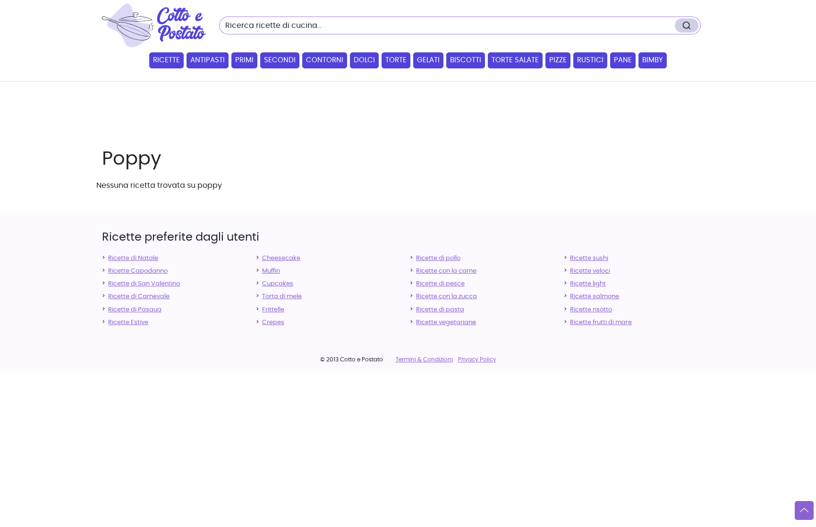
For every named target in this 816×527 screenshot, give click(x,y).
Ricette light (588, 284)
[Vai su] (804, 510)
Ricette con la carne (446, 271)
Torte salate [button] (515, 60)
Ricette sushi (589, 258)
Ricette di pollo (438, 258)
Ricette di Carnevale (139, 296)
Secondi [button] (280, 60)
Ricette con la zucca (446, 296)
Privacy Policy (477, 359)
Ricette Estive (128, 322)
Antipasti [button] (207, 60)
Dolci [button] (364, 60)
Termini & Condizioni (424, 359)
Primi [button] (244, 60)
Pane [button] (623, 60)
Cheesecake (281, 258)
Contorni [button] (324, 60)
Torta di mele (282, 296)
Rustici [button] (590, 60)
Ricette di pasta (440, 310)
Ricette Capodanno (138, 271)
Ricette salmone (594, 296)
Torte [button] (396, 60)
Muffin (271, 271)
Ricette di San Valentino (144, 284)
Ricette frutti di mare (601, 322)
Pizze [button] (558, 60)
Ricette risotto (591, 310)
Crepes (273, 322)
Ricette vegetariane (446, 322)
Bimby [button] (652, 60)
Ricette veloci (590, 271)
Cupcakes (277, 284)
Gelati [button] (428, 60)
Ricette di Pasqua (135, 310)
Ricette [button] (166, 60)
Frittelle (273, 310)
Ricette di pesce (440, 284)
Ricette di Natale (133, 258)
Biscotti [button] (465, 60)
